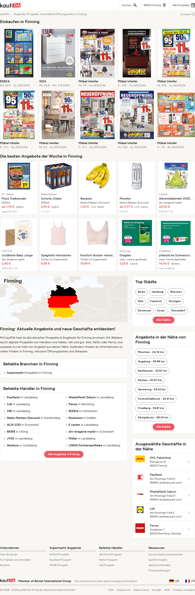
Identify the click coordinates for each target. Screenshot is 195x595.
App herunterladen (160, 565)
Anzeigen (185, 14)
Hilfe (111, 590)
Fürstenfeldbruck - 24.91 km (156, 398)
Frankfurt (156, 301)
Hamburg (157, 291)
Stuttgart (175, 301)
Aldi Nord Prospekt (110, 554)
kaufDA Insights (158, 559)
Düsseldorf (178, 310)
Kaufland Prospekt (60, 559)
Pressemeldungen (159, 570)
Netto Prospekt (108, 559)
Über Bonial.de (8, 554)
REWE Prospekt (59, 565)
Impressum (123, 590)
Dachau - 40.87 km (150, 380)
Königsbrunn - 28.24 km (153, 417)
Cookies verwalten (184, 590)
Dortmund (144, 310)
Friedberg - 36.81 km (151, 408)
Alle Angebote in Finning (63, 454)
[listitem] (19, 58)
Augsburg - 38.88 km (151, 361)
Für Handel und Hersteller (15, 559)
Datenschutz (141, 590)
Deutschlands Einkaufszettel (166, 554)
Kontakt (156, 590)
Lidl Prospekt (106, 565)
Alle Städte (164, 320)
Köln (140, 301)
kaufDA (4, 14)
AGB (167, 590)
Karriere (5, 565)
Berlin (141, 291)
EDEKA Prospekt (59, 554)
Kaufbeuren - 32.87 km (152, 370)
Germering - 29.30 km (152, 389)
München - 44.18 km (151, 352)
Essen (161, 310)
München (176, 291)
